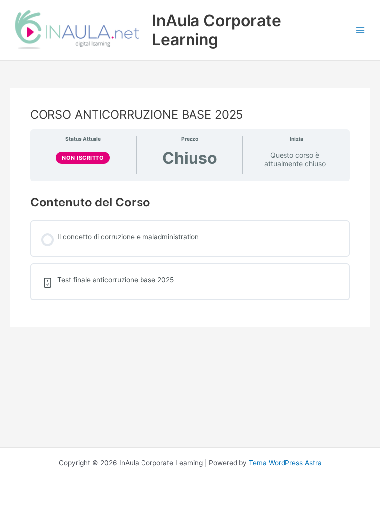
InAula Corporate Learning (216, 30)
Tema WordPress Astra (285, 463)
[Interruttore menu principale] (360, 30)
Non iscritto (83, 157)
